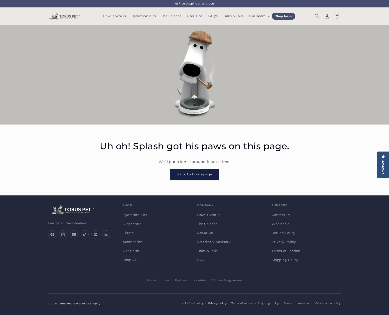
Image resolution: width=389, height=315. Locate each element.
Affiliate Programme (227, 280)
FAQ (201, 260)
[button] (259, 16)
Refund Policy (283, 233)
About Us (205, 233)
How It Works (208, 215)
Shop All (130, 260)
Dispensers (132, 224)
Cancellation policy (328, 303)
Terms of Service (286, 251)
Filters (128, 233)
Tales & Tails (207, 251)
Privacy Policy (284, 242)
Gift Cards (131, 251)
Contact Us (281, 215)
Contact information (297, 303)
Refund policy (194, 303)
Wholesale (280, 224)
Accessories (133, 242)
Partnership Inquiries (190, 280)
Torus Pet (65, 303)
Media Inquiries (158, 280)
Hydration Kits (135, 215)
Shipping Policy (285, 260)
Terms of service (242, 303)
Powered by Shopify (86, 303)
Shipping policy (268, 303)
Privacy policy (217, 303)
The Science (207, 224)
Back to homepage (194, 174)
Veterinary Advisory (214, 242)
